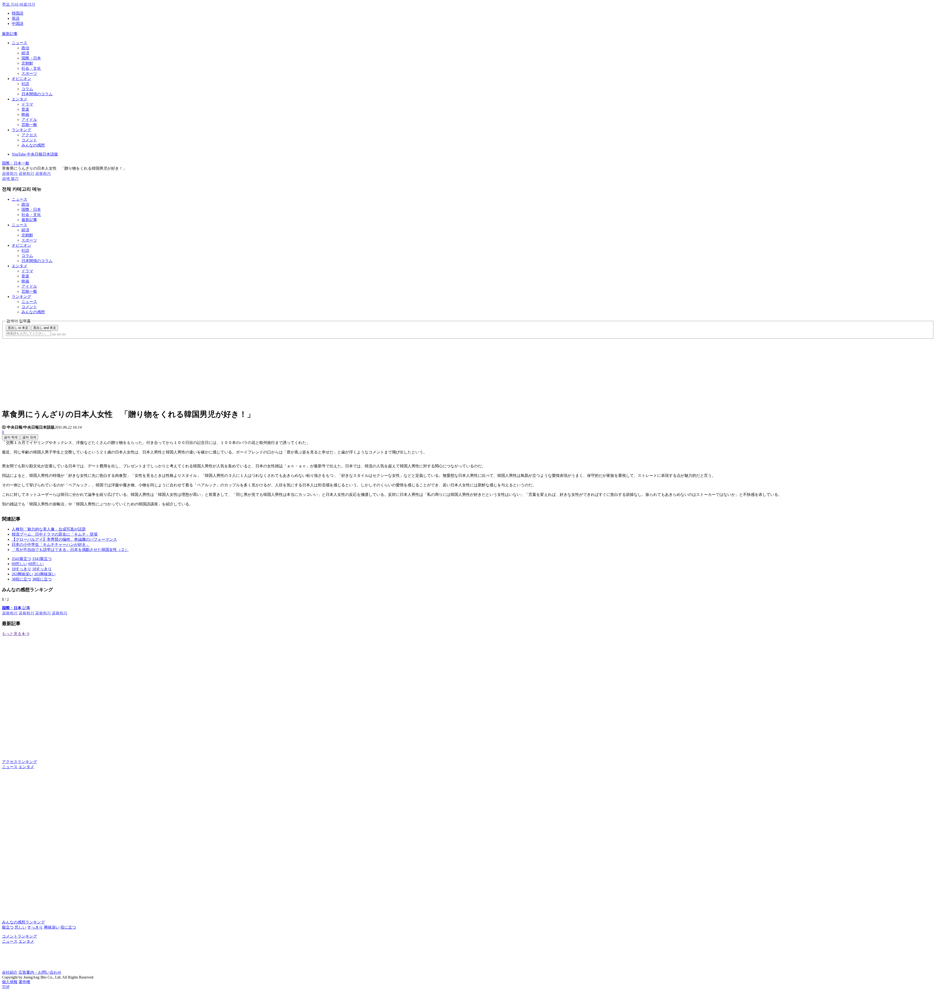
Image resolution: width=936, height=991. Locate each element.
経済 (25, 53)
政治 (25, 48)
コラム (27, 89)
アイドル (29, 120)
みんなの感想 (33, 145)
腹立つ (8, 927)
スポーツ (29, 73)
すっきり (35, 927)
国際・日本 (31, 58)
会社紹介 (10, 972)
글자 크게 (29, 437)
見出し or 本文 (18, 328)
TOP (6, 987)
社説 (25, 84)
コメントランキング (19, 936)
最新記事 (10, 34)
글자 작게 (11, 437)
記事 (16, 608)
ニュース (19, 43)
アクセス (29, 135)
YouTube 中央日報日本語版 (35, 154)
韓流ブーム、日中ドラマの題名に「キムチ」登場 (55, 534)
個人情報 (10, 982)
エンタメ (19, 99)
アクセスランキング (19, 762)
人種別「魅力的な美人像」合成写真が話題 (49, 529)
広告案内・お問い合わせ (40, 972)
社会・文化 (31, 68)
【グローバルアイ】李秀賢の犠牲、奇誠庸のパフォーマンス (64, 539)
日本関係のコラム (37, 94)
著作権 (24, 982)
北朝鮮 (27, 63)
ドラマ (27, 104)
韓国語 (17, 13)
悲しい (20, 927)
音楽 (25, 109)
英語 (16, 18)
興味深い (51, 927)
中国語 (17, 23)
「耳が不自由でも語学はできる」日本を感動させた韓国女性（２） (70, 550)
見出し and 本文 (44, 328)
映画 (25, 114)
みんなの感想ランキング (23, 922)
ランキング (21, 130)
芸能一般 (29, 125)
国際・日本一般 (15, 163)
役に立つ (68, 927)
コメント (29, 140)
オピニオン (21, 79)
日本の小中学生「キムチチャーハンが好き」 (51, 544)
